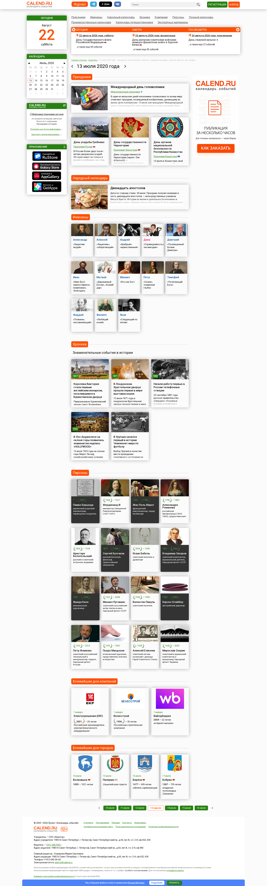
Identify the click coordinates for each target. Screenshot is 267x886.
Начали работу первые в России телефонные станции (169, 387)
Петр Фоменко (82, 650)
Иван (76, 277)
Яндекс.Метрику (136, 883)
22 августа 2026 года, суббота (96, 35)
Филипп (102, 314)
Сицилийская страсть (115, 784)
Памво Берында (83, 504)
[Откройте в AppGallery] (47, 176)
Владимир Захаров (174, 553)
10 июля (110, 808)
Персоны (178, 17)
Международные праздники (125, 92)
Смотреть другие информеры (45, 134)
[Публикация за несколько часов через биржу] (216, 157)
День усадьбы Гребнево (89, 142)
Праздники (78, 17)
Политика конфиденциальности (163, 827)
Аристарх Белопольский (82, 555)
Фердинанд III (111, 504)
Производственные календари (91, 22)
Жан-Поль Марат (143, 504)
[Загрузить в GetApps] (47, 187)
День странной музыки (202, 39)
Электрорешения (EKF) (88, 715)
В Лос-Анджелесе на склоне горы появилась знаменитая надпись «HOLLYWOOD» (89, 441)
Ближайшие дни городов (93, 748)
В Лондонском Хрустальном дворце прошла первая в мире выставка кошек (128, 388)
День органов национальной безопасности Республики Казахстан (168, 147)
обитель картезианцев (145, 787)
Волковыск (80, 779)
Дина (147, 239)
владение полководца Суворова (169, 790)
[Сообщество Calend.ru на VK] (117, 4)
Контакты (127, 823)
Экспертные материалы (173, 22)
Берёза (137, 779)
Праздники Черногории (125, 150)
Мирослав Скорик (173, 650)
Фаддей (78, 314)
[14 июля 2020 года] (125, 66)
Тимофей (173, 277)
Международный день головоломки (137, 87)
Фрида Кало (81, 602)
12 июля (139, 808)
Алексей (102, 239)
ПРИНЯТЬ (174, 883)
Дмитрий (173, 239)
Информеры (140, 823)
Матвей (101, 277)
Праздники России (83, 147)
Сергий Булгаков (113, 553)
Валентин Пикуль (144, 602)
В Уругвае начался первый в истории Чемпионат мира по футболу (126, 441)
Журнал (80, 4)
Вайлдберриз (162, 715)
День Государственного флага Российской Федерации (93, 41)
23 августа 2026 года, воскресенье (155, 35)
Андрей (125, 239)
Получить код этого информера (45, 129)
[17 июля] (212, 808)
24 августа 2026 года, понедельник (212, 35)
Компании (161, 17)
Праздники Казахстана (165, 156)
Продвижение (102, 823)
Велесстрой (121, 715)
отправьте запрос (175, 870)
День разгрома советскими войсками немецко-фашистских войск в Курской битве (155, 42)
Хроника (144, 17)
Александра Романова (170, 506)
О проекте (88, 823)
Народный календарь (121, 17)
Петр (147, 277)
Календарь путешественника (134, 22)
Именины (96, 17)
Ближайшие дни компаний (94, 681)
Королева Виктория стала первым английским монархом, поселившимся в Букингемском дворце (88, 390)
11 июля (125, 808)
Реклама (116, 823)
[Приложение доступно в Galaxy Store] (47, 166)
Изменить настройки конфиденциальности (54, 876)
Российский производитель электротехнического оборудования (89, 728)
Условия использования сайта (98, 827)
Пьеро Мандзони (113, 650)
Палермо (108, 779)
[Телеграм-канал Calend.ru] (93, 4)
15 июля (186, 808)
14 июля (171, 808)
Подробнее (157, 883)
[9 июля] (99, 808)
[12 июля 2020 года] (72, 66)
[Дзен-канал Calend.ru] (105, 4)
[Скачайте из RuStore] (47, 156)
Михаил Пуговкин (114, 602)
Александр (80, 239)
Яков (123, 314)
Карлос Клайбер (172, 602)
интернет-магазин (163, 723)
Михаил (125, 277)
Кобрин (167, 779)
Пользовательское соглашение (130, 827)
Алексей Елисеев (144, 650)
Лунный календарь (201, 17)
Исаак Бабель (141, 553)
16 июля (201, 808)
